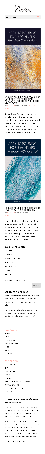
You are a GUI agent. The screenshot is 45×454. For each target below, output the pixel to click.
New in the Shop (13, 258)
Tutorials (32, 105)
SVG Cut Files (11, 371)
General (9, 254)
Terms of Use (24, 441)
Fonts (8, 375)
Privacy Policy (10, 441)
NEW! (7, 368)
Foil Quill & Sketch (14, 388)
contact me (31, 436)
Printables (10, 391)
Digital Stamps (12, 385)
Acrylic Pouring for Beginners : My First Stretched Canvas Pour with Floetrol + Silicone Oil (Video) (22, 100)
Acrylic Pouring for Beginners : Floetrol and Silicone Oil (22, 209)
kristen (11, 105)
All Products (11, 364)
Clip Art (8, 378)
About (8, 350)
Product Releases (14, 266)
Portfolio (10, 262)
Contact (9, 353)
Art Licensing (11, 343)
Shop (7, 337)
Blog (7, 347)
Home (7, 333)
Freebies (8, 250)
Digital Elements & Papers (17, 381)
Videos (8, 108)
